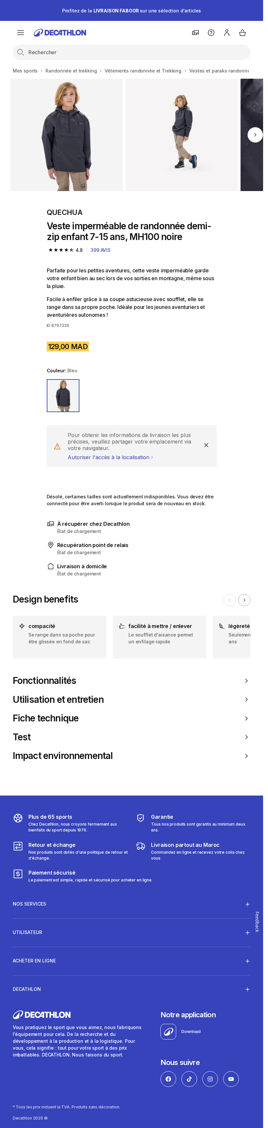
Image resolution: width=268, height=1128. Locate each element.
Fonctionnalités (44, 680)
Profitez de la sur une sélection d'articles (131, 10)
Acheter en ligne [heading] (34, 960)
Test (22, 737)
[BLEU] (63, 395)
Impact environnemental (63, 755)
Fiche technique (45, 718)
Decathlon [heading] (27, 989)
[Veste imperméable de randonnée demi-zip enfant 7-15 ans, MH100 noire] (66, 135)
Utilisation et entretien (58, 699)
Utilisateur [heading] (27, 932)
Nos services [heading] (29, 904)
